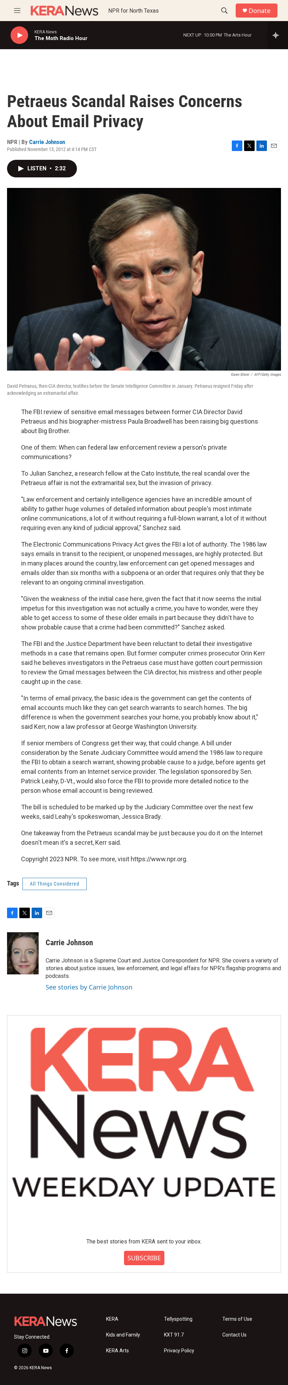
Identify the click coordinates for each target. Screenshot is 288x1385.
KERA (112, 1319)
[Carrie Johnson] (23, 953)
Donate (259, 10)
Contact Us (234, 1335)
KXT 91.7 (174, 1335)
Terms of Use (237, 1319)
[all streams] (277, 35)
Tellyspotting (178, 1319)
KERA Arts (117, 1350)
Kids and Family (123, 1335)
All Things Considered (54, 884)
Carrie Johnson (47, 141)
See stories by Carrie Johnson (89, 987)
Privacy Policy (179, 1350)
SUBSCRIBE (144, 1258)
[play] (19, 35)
